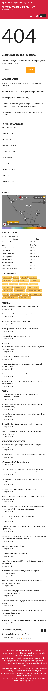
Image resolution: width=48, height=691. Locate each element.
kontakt (43, 678)
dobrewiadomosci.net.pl (34, 290)
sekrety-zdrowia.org (35, 294)
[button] (42, 630)
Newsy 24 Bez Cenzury (18, 7)
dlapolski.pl (5, 181)
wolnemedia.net (33, 287)
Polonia (4, 157)
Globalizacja (33, 284)
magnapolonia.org (20, 287)
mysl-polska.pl (8, 290)
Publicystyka (6, 163)
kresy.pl (4, 139)
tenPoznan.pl (7, 287)
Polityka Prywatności (26, 681)
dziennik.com (6, 169)
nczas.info (5, 151)
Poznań (4, 133)
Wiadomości (6, 127)
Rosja (4, 175)
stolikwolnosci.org (24, 297)
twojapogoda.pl (20, 290)
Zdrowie (6, 294)
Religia (24, 294)
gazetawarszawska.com (10, 297)
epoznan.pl (5, 145)
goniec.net (24, 284)
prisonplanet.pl (15, 294)
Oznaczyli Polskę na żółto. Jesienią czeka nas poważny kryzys (23, 92)
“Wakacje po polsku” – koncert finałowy (15, 98)
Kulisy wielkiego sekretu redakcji (16, 634)
